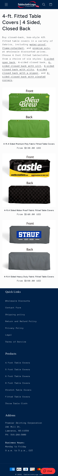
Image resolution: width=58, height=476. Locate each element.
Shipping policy (15, 314)
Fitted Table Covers (17, 396)
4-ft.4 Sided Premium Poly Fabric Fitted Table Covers (28, 144)
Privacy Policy (14, 328)
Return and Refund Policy (21, 321)
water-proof (38, 44)
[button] (6, 4)
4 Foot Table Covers (17, 363)
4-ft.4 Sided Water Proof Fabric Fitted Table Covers (29, 210)
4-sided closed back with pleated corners (26, 76)
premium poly (41, 48)
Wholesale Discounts (17, 301)
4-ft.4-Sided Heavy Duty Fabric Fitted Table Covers (29, 276)
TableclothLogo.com (33, 474)
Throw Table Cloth (16, 403)
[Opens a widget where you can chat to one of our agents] (47, 471)
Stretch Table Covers (18, 390)
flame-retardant (13, 48)
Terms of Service (15, 342)
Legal (8, 335)
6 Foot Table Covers (17, 376)
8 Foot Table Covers (17, 383)
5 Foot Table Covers (17, 369)
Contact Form (13, 307)
